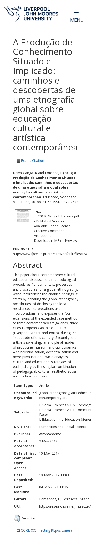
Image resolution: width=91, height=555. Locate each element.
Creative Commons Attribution (49, 233)
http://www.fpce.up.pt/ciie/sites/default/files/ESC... (51, 253)
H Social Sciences (52, 405)
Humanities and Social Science (63, 426)
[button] (17, 518)
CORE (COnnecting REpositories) (46, 530)
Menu (76, 20)
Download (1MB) (47, 240)
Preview (71, 240)
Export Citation (32, 160)
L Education (48, 419)
